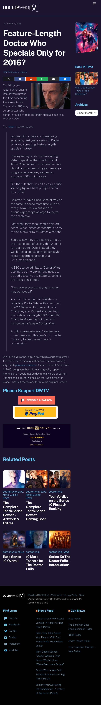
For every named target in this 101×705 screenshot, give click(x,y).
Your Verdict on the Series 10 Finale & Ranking (59, 502)
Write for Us (56, 595)
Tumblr (12, 637)
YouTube (13, 650)
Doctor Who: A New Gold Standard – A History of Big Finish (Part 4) (50, 674)
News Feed (45, 610)
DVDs (20, 492)
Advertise (32, 595)
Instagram (14, 643)
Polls (21, 552)
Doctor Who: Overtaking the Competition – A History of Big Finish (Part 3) (50, 689)
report (11, 126)
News (23, 72)
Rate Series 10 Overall (12, 559)
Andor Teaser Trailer (79, 641)
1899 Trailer (74, 635)
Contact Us (43, 595)
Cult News (78, 610)
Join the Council (36, 445)
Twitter (12, 630)
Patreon (12, 618)
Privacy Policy (70, 595)
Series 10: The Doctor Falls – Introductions (59, 561)
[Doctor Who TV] (21, 11)
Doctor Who (11, 72)
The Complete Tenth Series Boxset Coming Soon (36, 511)
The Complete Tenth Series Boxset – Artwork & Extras (12, 513)
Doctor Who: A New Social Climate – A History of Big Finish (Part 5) (50, 622)
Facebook (14, 624)
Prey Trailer (74, 618)
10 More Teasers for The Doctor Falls (34, 563)
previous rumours (25, 365)
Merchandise (10, 495)
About (82, 595)
